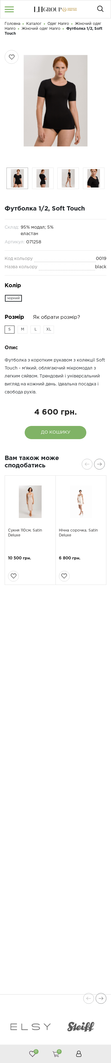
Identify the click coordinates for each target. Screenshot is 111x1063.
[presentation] (87, 464)
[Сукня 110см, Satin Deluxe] (30, 502)
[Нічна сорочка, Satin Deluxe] (81, 502)
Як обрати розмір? (56, 317)
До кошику (55, 432)
